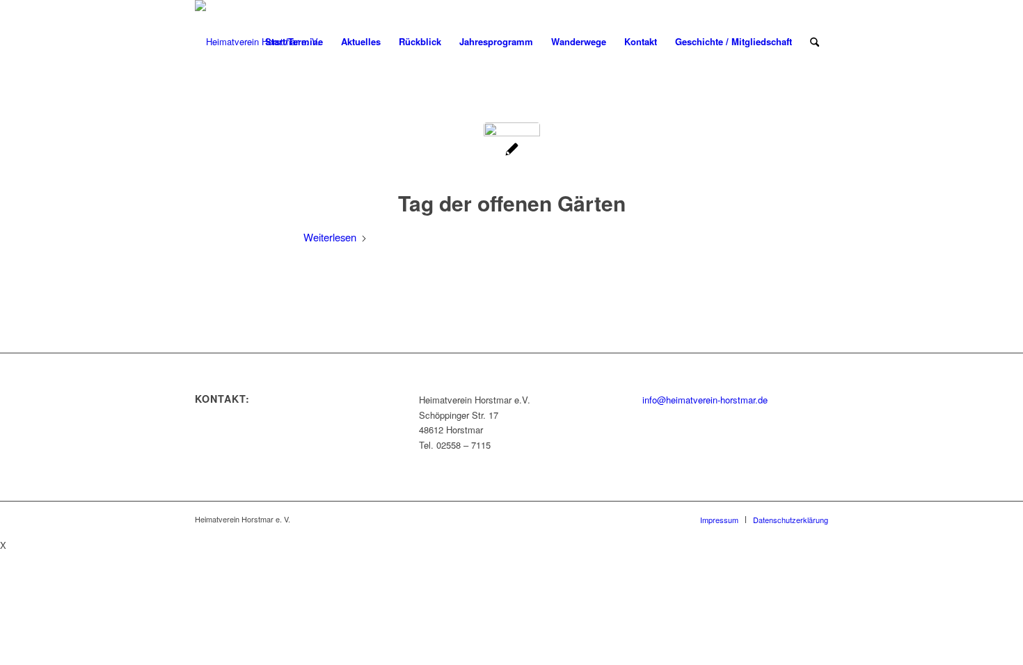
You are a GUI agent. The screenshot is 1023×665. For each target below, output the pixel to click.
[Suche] (814, 41)
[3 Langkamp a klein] (512, 150)
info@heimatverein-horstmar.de (705, 399)
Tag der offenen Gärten (512, 203)
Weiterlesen (329, 237)
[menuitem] (294, 41)
